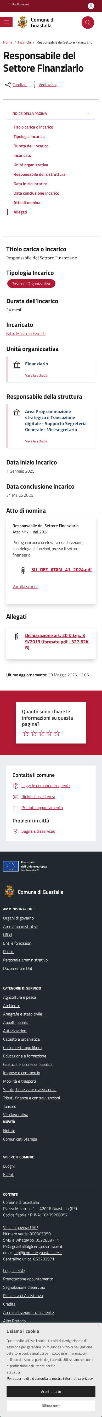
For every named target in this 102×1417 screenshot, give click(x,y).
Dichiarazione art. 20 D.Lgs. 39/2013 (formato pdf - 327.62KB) (57, 641)
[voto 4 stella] (49, 733)
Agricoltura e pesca (19, 997)
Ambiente (11, 1005)
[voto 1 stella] (26, 733)
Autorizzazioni (15, 1031)
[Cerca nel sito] (88, 22)
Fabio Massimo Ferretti (26, 333)
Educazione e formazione (24, 1056)
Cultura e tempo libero (22, 1047)
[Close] (98, 1325)
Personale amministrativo (25, 960)
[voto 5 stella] (57, 733)
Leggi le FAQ (14, 1270)
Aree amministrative (20, 926)
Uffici (7, 935)
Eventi (8, 1174)
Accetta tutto (51, 1391)
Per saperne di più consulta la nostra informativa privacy (50, 1378)
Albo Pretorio (14, 1321)
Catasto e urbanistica (21, 1039)
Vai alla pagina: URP (20, 1227)
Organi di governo (18, 918)
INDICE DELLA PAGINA (29, 113)
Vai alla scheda (36, 375)
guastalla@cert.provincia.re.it (37, 1246)
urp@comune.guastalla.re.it (38, 1252)
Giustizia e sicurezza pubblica (28, 1064)
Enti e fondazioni (17, 943)
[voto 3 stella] (42, 733)
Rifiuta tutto (51, 1405)
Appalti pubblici (16, 1022)
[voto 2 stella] (34, 733)
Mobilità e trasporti (19, 1081)
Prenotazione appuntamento (28, 1279)
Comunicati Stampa (20, 1139)
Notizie (9, 1130)
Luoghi (9, 1166)
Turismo (9, 1106)
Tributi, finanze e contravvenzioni (31, 1098)
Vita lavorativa (15, 1114)
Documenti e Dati (18, 968)
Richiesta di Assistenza (23, 1295)
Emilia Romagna (18, 4)
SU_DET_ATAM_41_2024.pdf (61, 569)
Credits (9, 1304)
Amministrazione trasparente (28, 1312)
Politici (8, 951)
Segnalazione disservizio (24, 1287)
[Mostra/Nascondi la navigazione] (6, 22)
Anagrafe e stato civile (22, 1014)
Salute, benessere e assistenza (29, 1089)
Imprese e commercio (21, 1073)
